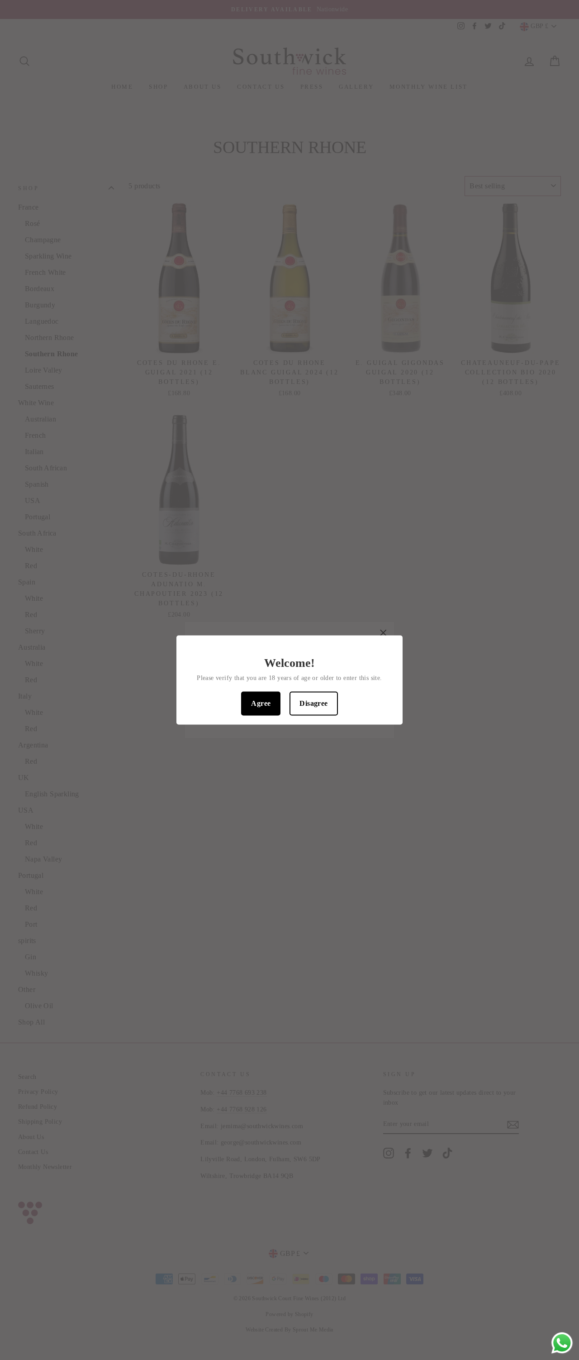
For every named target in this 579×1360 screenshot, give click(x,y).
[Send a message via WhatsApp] (562, 1343)
